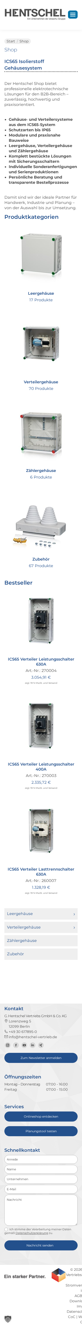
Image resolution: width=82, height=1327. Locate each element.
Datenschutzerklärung (32, 1233)
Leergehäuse (20, 913)
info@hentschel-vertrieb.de (32, 1037)
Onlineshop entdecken (41, 1116)
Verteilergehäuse (24, 927)
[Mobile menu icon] (73, 15)
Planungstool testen (41, 1131)
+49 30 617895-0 (22, 1032)
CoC (71, 1317)
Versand (52, 683)
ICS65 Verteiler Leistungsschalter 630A (41, 662)
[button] (71, 647)
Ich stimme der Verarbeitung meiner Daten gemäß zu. (37, 1231)
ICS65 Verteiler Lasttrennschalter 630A (41, 872)
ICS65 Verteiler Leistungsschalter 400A (41, 767)
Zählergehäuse (22, 940)
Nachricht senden (39, 1245)
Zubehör (15, 954)
